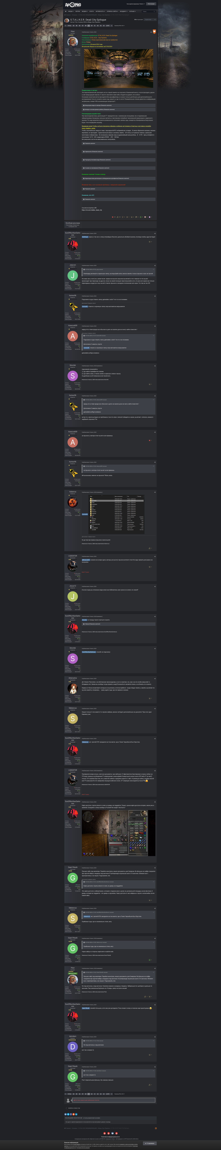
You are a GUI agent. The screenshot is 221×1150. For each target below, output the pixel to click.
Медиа (84, 11)
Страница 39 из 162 (119, 25)
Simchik (73, 365)
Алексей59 (72, 325)
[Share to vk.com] (65, 1114)
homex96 (72, 295)
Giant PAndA (72, 867)
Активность (100, 11)
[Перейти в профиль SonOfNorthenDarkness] (73, 245)
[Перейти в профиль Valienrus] (73, 502)
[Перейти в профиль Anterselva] (73, 688)
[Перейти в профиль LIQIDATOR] (73, 566)
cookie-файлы (76, 1144)
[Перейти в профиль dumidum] (73, 1047)
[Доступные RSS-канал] (156, 1128)
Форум (78, 11)
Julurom (73, 265)
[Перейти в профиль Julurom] (73, 275)
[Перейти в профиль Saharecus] (73, 718)
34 (73, 25)
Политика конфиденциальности (110, 1136)
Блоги (92, 11)
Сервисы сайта (112, 11)
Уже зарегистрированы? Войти (135, 4)
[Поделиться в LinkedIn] (76, 1114)
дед (97, 269)
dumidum (72, 1036)
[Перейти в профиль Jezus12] (73, 596)
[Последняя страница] (111, 26)
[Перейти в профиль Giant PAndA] (73, 878)
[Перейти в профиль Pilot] (66, 20)
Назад (69, 25)
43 (100, 25)
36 (79, 25)
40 (91, 25)
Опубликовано (89, 32)
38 (85, 25)
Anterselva (73, 678)
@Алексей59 (86, 560)
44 (103, 25)
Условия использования (83, 1147)
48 (154, 19)
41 (94, 25)
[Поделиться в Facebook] (71, 1114)
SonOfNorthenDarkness (72, 234)
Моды (70, 11)
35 (76, 25)
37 (82, 25)
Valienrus (72, 492)
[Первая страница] (65, 26)
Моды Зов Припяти (94, 22)
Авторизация (139, 19)
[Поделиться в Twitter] (68, 1114)
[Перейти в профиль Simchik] (73, 376)
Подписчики (148, 19)
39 (88, 25)
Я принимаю (150, 1143)
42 (97, 25)
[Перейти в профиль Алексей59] (73, 336)
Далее (107, 25)
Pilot (76, 22)
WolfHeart (85, 237)
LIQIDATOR (72, 556)
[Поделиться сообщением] (151, 32)
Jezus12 (72, 586)
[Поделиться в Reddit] (73, 1114)
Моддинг (123, 11)
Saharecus (73, 708)
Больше (131, 11)
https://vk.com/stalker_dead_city (92, 210)
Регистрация (151, 3)
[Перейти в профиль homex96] (73, 306)
